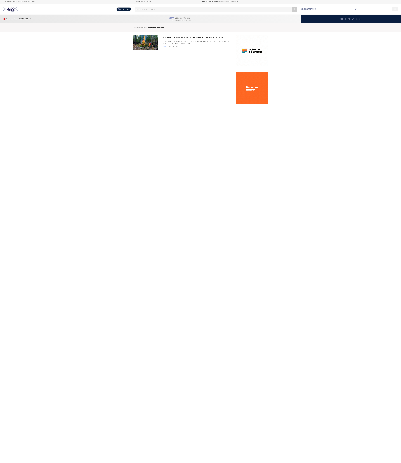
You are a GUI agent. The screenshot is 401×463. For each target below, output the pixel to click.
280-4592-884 (211, 2)
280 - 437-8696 (143, 2)
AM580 (124, 9)
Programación (309, 9)
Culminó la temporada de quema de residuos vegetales (193, 38)
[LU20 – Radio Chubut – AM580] (10, 9)
